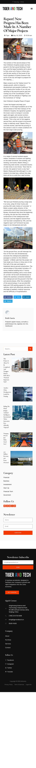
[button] (31, 8)
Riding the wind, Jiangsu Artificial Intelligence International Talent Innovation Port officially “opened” (7, 417)
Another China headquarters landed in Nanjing (7, 392)
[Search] (30, 349)
